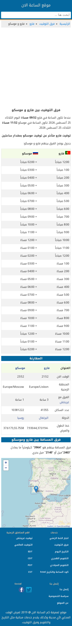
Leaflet (50, 526)
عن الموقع (63, 603)
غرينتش (64, 402)
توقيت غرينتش (24, 538)
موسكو (20, 368)
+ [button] (6, 462)
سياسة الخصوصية (59, 596)
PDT (30, 565)
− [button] (6, 468)
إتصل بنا (64, 589)
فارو (32, 23)
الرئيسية (65, 23)
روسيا (20, 418)
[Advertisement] (36, 68)
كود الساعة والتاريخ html (54, 572)
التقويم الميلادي (59, 565)
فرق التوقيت (47, 23)
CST (30, 572)
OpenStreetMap (63, 526)
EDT (30, 551)
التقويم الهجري (60, 558)
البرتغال (43, 418)
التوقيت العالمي (23, 545)
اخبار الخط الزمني (59, 538)
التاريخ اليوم (62, 551)
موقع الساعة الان (36, 5)
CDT (30, 558)
